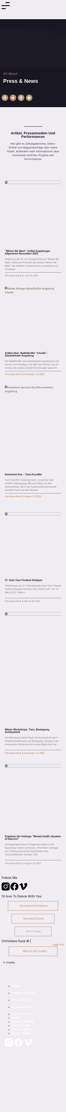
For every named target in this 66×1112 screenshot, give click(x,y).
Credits (10, 962)
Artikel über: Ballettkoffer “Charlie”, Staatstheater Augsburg (26, 354)
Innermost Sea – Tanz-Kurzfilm (23, 474)
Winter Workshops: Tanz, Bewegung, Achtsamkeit (27, 730)
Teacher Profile (22, 993)
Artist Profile (21, 1000)
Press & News (21, 1007)
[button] (5, 98)
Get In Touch (21, 1014)
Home (15, 986)
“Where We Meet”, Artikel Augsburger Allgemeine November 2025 (27, 252)
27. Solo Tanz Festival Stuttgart (23, 580)
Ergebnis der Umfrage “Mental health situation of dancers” (33, 837)
